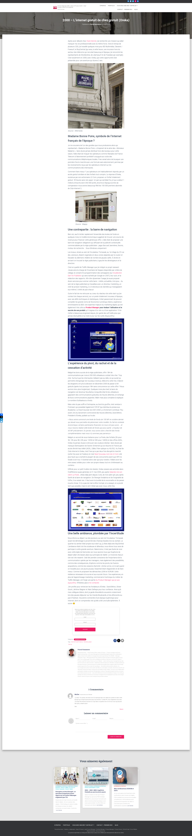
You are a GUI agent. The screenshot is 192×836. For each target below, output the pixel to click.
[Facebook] (1, 415)
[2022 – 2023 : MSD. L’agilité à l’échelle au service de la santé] (96, 775)
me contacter (94, 583)
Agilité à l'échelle (89, 786)
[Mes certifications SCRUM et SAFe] (125, 775)
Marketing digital (88, 641)
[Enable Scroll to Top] (189, 833)
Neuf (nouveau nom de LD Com (107, 454)
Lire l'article (59, 810)
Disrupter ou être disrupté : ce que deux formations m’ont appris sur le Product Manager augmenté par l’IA (66, 794)
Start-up (70, 644)
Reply (122, 709)
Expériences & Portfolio (80, 639)
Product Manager (92, 308)
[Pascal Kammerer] (71, 652)
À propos (103, 5)
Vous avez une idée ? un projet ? (127, 5)
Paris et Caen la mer (100, 831)
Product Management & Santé (92, 787)
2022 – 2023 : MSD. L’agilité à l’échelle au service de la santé (95, 791)
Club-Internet (91, 41)
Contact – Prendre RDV (124, 9)
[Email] (1, 421)
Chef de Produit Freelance (77, 641)
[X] (1, 417)
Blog (136, 9)
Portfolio (111, 5)
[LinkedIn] (1, 419)
